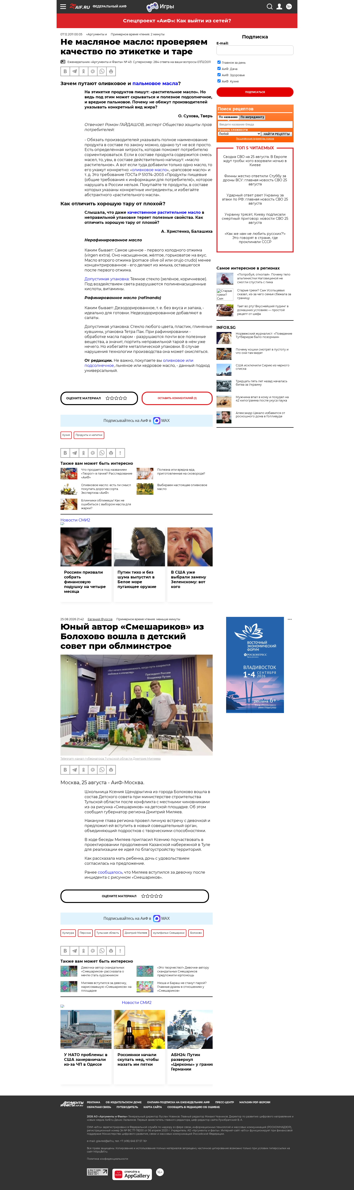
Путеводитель (127, 1107)
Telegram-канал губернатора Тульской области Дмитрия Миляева (110, 758)
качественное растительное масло (164, 212)
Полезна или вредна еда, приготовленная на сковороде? (181, 471)
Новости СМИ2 (75, 520)
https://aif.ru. (100, 1151)
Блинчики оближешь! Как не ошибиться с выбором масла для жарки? (106, 504)
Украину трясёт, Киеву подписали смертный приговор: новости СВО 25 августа (255, 219)
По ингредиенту (252, 117)
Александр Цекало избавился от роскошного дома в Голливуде (260, 414)
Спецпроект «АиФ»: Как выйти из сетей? (177, 21)
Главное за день (234, 62)
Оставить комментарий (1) (177, 398)
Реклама (93, 1102)
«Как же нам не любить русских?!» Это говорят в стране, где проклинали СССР (255, 238)
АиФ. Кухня (230, 81)
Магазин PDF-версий (254, 1102)
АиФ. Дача (229, 69)
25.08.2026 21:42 (72, 619)
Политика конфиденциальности (107, 1158)
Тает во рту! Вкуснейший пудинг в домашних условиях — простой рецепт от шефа (262, 310)
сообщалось (110, 872)
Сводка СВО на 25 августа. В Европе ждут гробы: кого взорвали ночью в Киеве (255, 161)
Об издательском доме (124, 1102)
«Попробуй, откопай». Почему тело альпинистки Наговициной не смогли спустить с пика (263, 278)
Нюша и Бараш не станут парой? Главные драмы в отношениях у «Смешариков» (182, 986)
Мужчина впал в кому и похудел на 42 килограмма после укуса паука (262, 398)
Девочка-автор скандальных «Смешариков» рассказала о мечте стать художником (102, 971)
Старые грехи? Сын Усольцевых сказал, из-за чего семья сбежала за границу (264, 294)
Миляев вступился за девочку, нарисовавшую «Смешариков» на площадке (106, 986)
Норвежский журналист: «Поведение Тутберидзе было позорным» (264, 335)
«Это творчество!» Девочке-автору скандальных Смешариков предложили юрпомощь (183, 971)
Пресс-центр (224, 1102)
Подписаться (255, 92)
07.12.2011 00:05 (71, 34)
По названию (228, 117)
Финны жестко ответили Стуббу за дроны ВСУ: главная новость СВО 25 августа (255, 180)
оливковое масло (149, 170)
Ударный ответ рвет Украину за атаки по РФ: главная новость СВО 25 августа (255, 199)
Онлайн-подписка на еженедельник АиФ (178, 1102)
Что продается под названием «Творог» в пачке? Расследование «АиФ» (106, 473)
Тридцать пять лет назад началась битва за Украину (261, 383)
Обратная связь (99, 1107)
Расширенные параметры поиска (255, 138)
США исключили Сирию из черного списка (262, 367)
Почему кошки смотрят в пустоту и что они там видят (262, 351)
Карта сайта (153, 1107)
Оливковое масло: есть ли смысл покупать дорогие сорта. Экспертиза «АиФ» (106, 489)
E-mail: (222, 43)
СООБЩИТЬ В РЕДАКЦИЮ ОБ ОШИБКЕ (193, 1107)
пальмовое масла (155, 83)
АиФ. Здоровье (233, 75)
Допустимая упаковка (107, 279)
